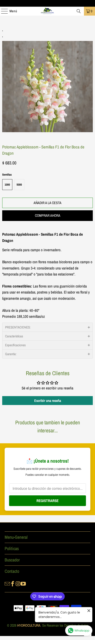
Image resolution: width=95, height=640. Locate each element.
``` (47, 81)
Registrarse (47, 500)
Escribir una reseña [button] (47, 400)
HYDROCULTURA (28, 625)
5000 (19, 184)
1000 (7, 184)
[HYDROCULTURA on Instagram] (18, 583)
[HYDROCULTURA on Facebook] (12, 583)
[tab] (47, 327)
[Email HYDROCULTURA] (7, 583)
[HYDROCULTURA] (47, 11)
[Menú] (2, 11)
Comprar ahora (47, 215)
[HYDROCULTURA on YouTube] (23, 583)
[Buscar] (78, 11)
